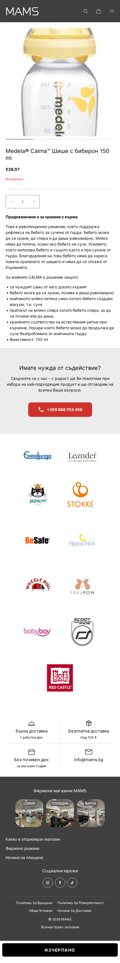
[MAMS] (22, 11)
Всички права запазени (60, 927)
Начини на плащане (24, 857)
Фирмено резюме (22, 848)
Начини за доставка (74, 910)
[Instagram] (48, 883)
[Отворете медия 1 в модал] (60, 82)
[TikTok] (72, 883)
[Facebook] (60, 883)
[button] (86, 11)
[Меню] (108, 11)
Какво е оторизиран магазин (33, 839)
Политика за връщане (34, 903)
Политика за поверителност (80, 903)
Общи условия (40, 910)
